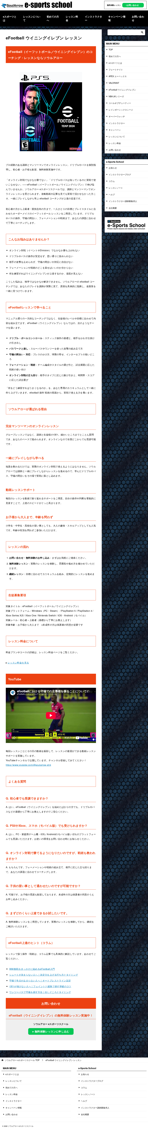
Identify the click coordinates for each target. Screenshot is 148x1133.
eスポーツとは (9, 18)
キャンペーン (115, 129)
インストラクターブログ (120, 174)
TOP (111, 49)
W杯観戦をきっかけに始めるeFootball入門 (32, 969)
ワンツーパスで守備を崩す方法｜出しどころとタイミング (40, 992)
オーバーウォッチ (117, 116)
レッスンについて (31, 18)
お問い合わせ (138, 18)
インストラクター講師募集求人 (123, 201)
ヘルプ (112, 194)
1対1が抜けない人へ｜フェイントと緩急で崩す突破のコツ (40, 986)
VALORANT (114, 82)
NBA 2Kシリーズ (116, 96)
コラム (112, 181)
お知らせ (113, 167)
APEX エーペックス (118, 76)
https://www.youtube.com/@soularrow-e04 (28, 765)
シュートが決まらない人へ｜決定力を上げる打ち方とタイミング (43, 974)
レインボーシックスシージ (121, 109)
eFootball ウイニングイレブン (122, 89)
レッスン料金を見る (18, 662)
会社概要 (113, 207)
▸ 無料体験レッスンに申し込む (51, 1031)
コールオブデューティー (120, 103)
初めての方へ (53, 18)
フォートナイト (116, 69)
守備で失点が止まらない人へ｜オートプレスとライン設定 (40, 980)
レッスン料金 (72, 18)
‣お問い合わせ (132, 5)
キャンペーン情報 (116, 18)
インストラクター (93, 18)
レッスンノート (116, 187)
